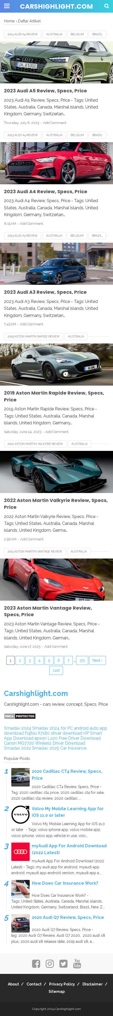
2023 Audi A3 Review (23, 235)
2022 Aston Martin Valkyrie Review (35, 444)
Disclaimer (93, 984)
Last (56, 670)
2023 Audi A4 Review (23, 135)
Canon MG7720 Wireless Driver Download (44, 743)
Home (9, 21)
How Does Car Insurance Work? (65, 883)
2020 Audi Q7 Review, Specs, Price (68, 917)
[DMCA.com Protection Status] (20, 717)
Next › (97, 660)
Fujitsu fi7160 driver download (53, 733)
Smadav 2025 (45, 748)
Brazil (97, 34)
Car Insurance (73, 748)
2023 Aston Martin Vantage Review (35, 551)
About (13, 984)
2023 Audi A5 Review (23, 34)
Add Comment (54, 123)
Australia (54, 34)
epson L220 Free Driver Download (67, 738)
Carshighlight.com (56, 6)
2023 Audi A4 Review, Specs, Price (45, 191)
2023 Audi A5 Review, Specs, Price (45, 90)
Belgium (77, 34)
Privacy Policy (62, 984)
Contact (34, 984)
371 (82, 660)
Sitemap (57, 991)
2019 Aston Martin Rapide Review (34, 336)
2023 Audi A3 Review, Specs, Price (45, 292)
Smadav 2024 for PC (52, 728)
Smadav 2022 (17, 748)
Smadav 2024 (17, 728)
